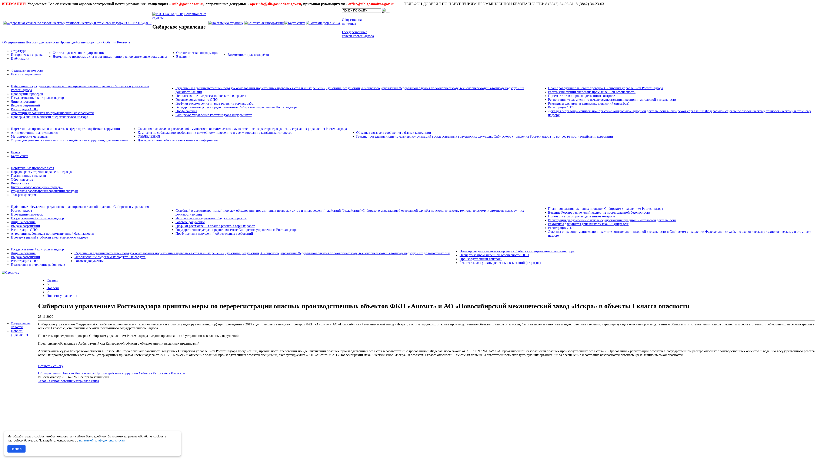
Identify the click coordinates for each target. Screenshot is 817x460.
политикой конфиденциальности (102, 440)
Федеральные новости (27, 70)
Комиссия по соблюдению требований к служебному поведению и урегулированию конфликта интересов (215, 132)
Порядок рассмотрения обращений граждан (42, 172)
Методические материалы (30, 136)
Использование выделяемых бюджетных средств (211, 96)
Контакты (178, 373)
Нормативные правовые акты (32, 168)
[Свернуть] (10, 272)
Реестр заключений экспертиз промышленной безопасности (592, 92)
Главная (52, 280)
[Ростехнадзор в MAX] (323, 23)
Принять (16, 448)
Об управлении (49, 373)
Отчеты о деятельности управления (78, 53)
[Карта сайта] (294, 23)
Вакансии (183, 56)
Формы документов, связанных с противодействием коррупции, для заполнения (69, 140)
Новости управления (26, 74)
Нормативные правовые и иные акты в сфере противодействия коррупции (65, 129)
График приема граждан (28, 175)
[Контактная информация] (264, 23)
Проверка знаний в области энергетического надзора (49, 117)
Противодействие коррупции (116, 373)
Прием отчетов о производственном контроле (581, 96)
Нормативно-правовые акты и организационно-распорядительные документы (110, 56)
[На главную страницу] (225, 23)
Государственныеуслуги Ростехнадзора (358, 34)
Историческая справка (27, 54)
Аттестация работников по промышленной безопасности (52, 113)
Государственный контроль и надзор (37, 97)
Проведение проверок (27, 94)
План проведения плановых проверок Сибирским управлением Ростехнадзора (605, 88)
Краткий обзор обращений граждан (37, 187)
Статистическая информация (197, 53)
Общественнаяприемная (352, 21)
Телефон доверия (23, 195)
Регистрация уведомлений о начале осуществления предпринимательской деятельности (612, 99)
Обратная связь (22, 179)
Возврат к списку (50, 366)
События (145, 373)
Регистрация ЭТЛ (561, 107)
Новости (53, 288)
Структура (18, 51)
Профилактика (186, 111)
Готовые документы (190, 222)
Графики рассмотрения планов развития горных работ (215, 103)
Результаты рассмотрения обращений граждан (44, 191)
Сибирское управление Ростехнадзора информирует (214, 115)
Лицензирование (23, 101)
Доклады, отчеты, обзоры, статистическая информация (178, 140)
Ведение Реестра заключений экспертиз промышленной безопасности (599, 212)
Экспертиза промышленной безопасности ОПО (494, 255)
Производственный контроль (481, 259)
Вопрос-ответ (21, 183)
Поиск (15, 152)
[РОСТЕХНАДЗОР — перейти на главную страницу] (77, 23)
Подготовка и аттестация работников (38, 264)
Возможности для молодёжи (248, 54)
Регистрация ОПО (24, 109)
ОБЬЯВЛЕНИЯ (149, 136)
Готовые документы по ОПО (197, 99)
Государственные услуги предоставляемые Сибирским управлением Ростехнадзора (236, 107)
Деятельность (84, 373)
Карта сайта (19, 156)
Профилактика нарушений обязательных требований (214, 233)
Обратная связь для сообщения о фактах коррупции (393, 132)
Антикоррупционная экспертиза (34, 132)
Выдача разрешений (25, 105)
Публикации (20, 58)
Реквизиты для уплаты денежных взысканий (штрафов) (588, 103)
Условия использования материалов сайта (68, 381)
